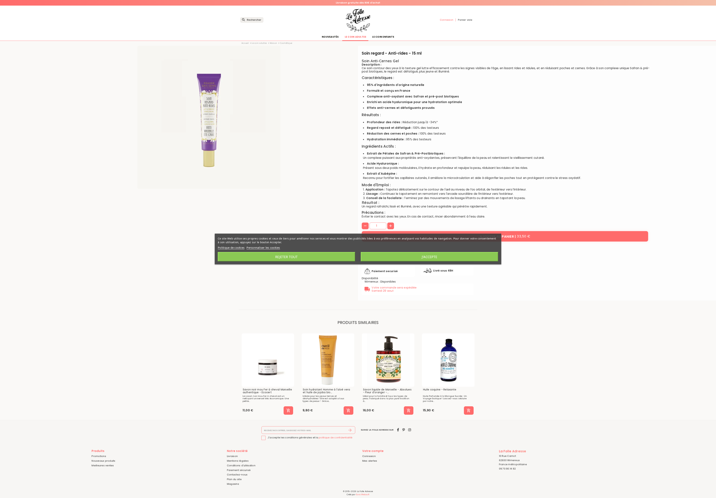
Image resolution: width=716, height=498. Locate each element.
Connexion (369, 456)
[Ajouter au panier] (288, 410)
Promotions (99, 456)
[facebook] (398, 430)
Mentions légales (238, 461)
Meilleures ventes (103, 465)
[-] (365, 226)
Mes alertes (369, 461)
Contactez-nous (237, 474)
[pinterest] (403, 430)
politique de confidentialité (335, 437)
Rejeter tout (286, 257)
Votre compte (373, 451)
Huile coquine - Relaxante (439, 389)
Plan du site (234, 479)
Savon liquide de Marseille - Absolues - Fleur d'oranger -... (387, 391)
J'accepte (429, 257)
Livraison (232, 456)
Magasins (233, 484)
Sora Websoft (362, 494)
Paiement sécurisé (239, 470)
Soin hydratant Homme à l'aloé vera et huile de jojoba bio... (326, 391)
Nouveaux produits (103, 461)
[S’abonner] (350, 430)
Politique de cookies (231, 247)
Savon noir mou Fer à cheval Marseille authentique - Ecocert (267, 391)
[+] (390, 226)
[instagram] (409, 430)
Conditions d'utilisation (241, 465)
